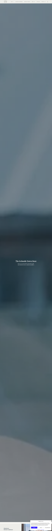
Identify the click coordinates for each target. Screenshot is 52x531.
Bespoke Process (27, 1)
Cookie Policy (38, 529)
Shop (12, 1)
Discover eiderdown (19, 1)
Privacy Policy (42, 529)
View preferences (47, 527)
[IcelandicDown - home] (5, 1)
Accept (34, 527)
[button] (50, 521)
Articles (38, 1)
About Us (33, 1)
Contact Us (43, 1)
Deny (41, 527)
